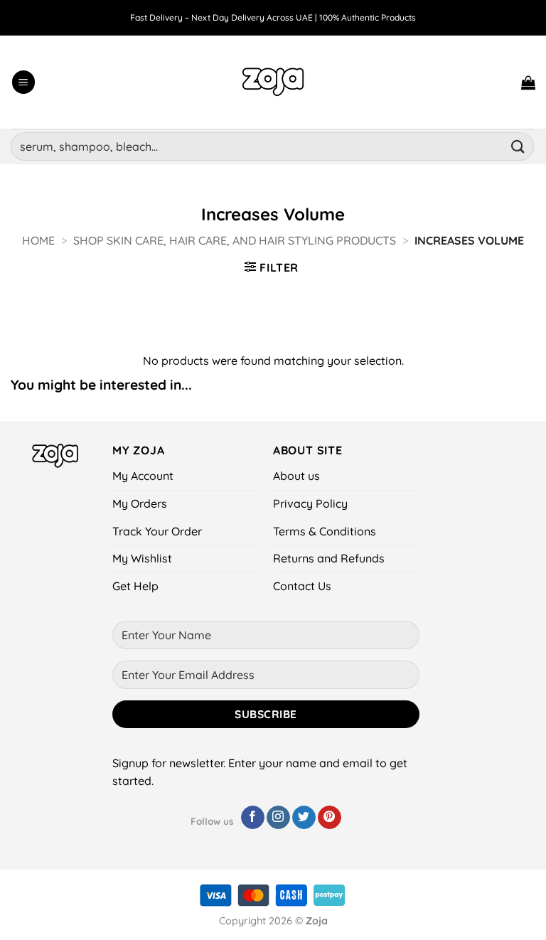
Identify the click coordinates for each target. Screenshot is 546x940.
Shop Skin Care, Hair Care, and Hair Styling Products (234, 240)
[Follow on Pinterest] (329, 818)
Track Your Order (157, 531)
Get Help (135, 586)
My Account (142, 476)
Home (38, 240)
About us (296, 476)
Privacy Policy (310, 503)
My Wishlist (142, 558)
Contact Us (302, 586)
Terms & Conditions (324, 531)
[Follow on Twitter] (304, 818)
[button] (23, 82)
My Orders (139, 503)
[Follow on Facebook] (252, 818)
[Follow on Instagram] (278, 818)
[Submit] (518, 146)
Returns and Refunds (329, 558)
